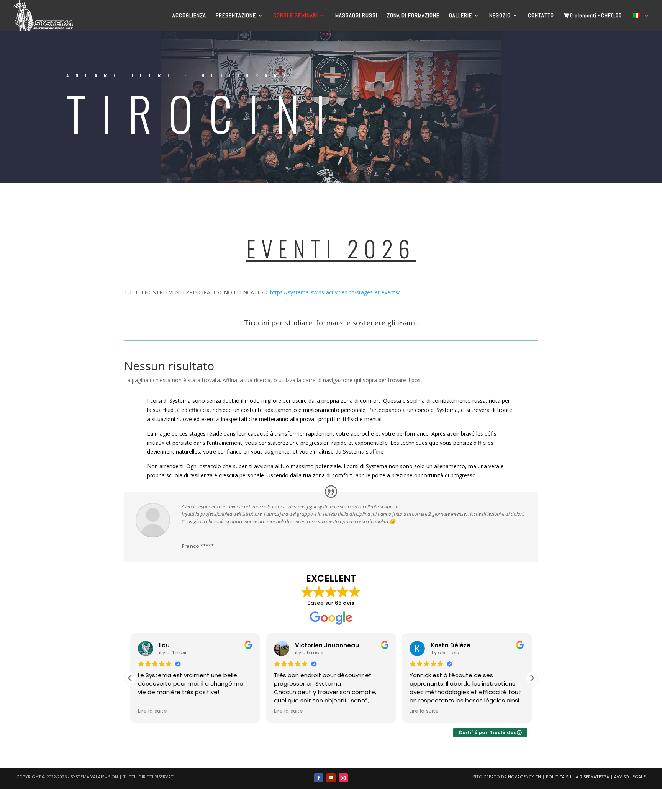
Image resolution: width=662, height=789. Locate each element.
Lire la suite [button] (152, 711)
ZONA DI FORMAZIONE (413, 16)
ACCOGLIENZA (189, 16)
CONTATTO (541, 16)
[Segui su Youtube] (331, 777)
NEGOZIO (500, 16)
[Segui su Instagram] (343, 777)
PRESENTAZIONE (236, 16)
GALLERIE (460, 16)
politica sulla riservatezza (577, 776)
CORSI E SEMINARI (295, 16)
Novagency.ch (524, 776)
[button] (531, 678)
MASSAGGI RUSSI (356, 16)
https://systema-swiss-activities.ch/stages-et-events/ (335, 292)
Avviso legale (630, 776)
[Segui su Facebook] (318, 777)
